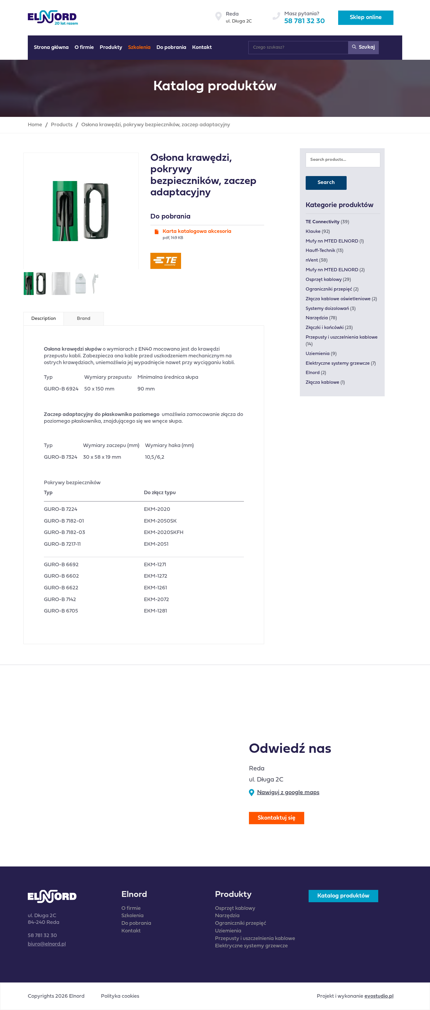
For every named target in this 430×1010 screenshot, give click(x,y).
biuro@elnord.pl (47, 944)
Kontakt (131, 931)
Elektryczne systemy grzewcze (338, 363)
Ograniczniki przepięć (329, 289)
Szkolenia (132, 916)
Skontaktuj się (276, 818)
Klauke (313, 231)
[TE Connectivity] (165, 261)
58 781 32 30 (304, 21)
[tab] (43, 319)
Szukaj (366, 47)
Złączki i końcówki (325, 327)
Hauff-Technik (320, 250)
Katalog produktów (343, 896)
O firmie (131, 908)
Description (43, 318)
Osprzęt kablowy (324, 279)
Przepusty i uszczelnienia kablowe (342, 337)
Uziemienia (318, 354)
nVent (312, 260)
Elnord (313, 373)
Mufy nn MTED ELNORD (332, 241)
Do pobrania (136, 923)
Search (326, 182)
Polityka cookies (120, 996)
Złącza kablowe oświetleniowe (338, 299)
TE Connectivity (323, 222)
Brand (83, 318)
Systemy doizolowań (327, 308)
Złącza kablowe (322, 382)
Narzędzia (317, 318)
